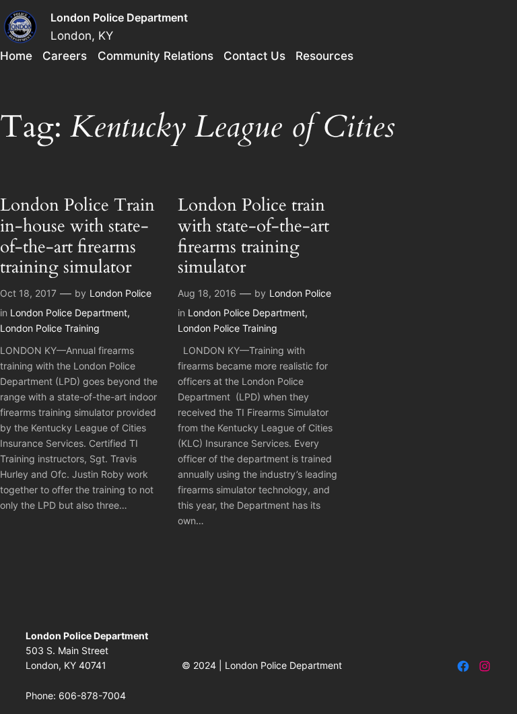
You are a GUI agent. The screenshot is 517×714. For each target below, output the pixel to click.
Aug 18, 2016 (207, 293)
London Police (120, 293)
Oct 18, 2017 (28, 293)
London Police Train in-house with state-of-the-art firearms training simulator (77, 236)
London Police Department (119, 17)
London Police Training (50, 328)
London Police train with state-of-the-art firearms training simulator (253, 236)
